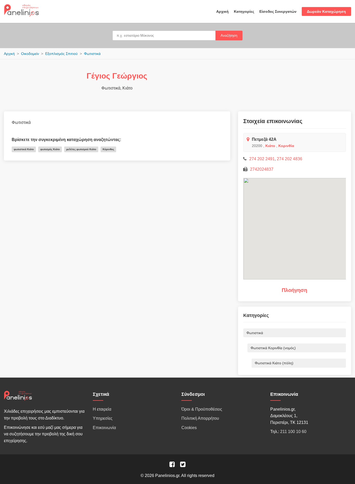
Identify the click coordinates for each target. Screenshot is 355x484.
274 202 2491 (262, 159)
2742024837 (261, 169)
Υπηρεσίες (103, 418)
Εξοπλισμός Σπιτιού (61, 54)
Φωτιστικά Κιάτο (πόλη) (274, 363)
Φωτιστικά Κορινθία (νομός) (273, 348)
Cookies (189, 427)
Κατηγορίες (244, 11)
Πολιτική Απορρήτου (200, 418)
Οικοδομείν (30, 54)
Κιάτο (270, 146)
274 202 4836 (289, 159)
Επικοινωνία (104, 427)
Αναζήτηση (229, 35)
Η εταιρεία (102, 409)
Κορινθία (286, 146)
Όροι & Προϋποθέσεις (201, 409)
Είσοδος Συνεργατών (278, 11)
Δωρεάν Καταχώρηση (326, 11)
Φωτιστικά (92, 54)
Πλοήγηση (294, 290)
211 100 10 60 (293, 431)
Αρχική (222, 11)
